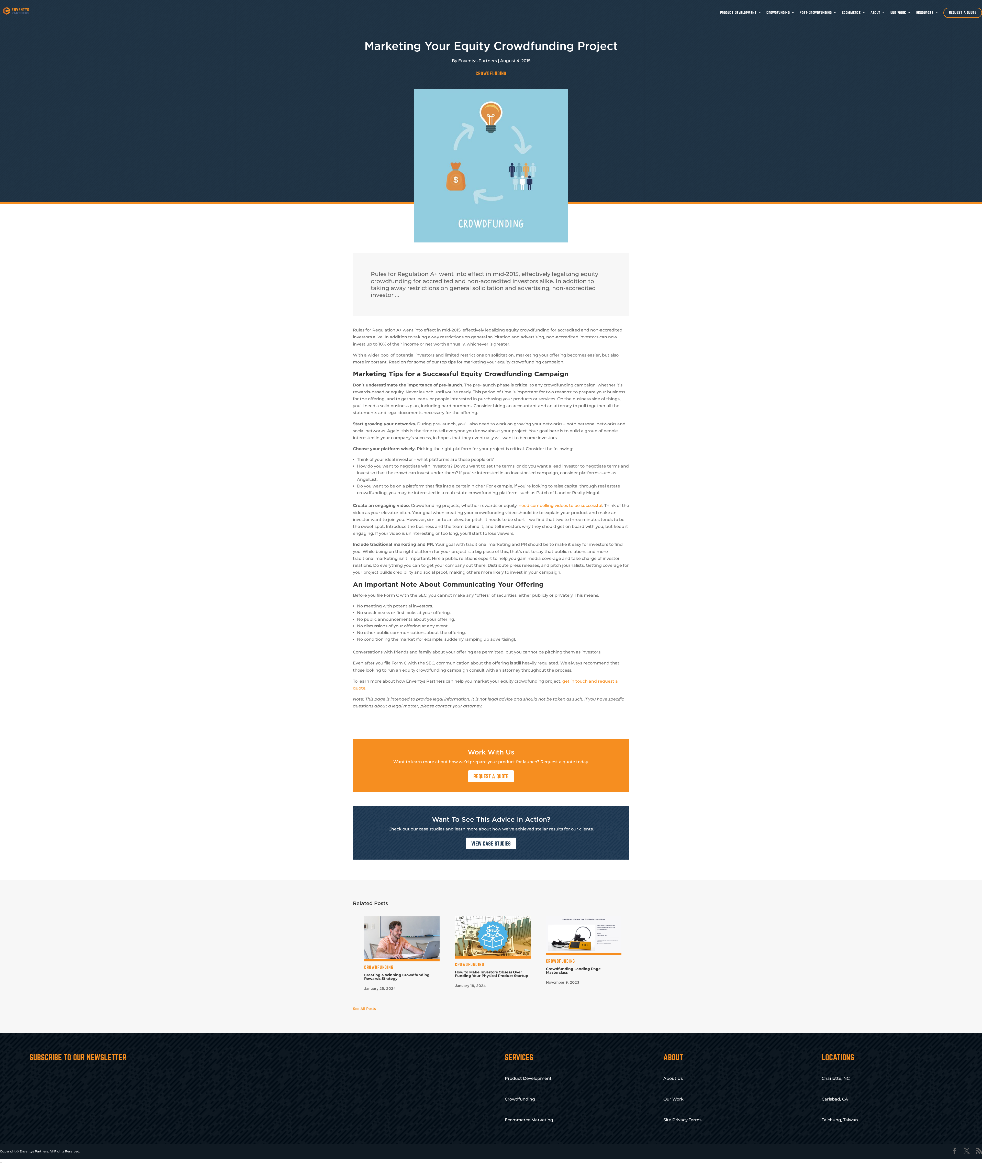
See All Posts (364, 1009)
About (875, 12)
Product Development (738, 12)
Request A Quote (491, 776)
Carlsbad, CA (835, 1099)
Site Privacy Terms (682, 1119)
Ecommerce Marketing (529, 1119)
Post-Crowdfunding (816, 12)
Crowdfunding (778, 12)
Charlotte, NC (836, 1078)
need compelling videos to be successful (560, 505)
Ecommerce (851, 12)
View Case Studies (491, 843)
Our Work (898, 12)
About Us (673, 1078)
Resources (925, 12)
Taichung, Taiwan (840, 1119)
